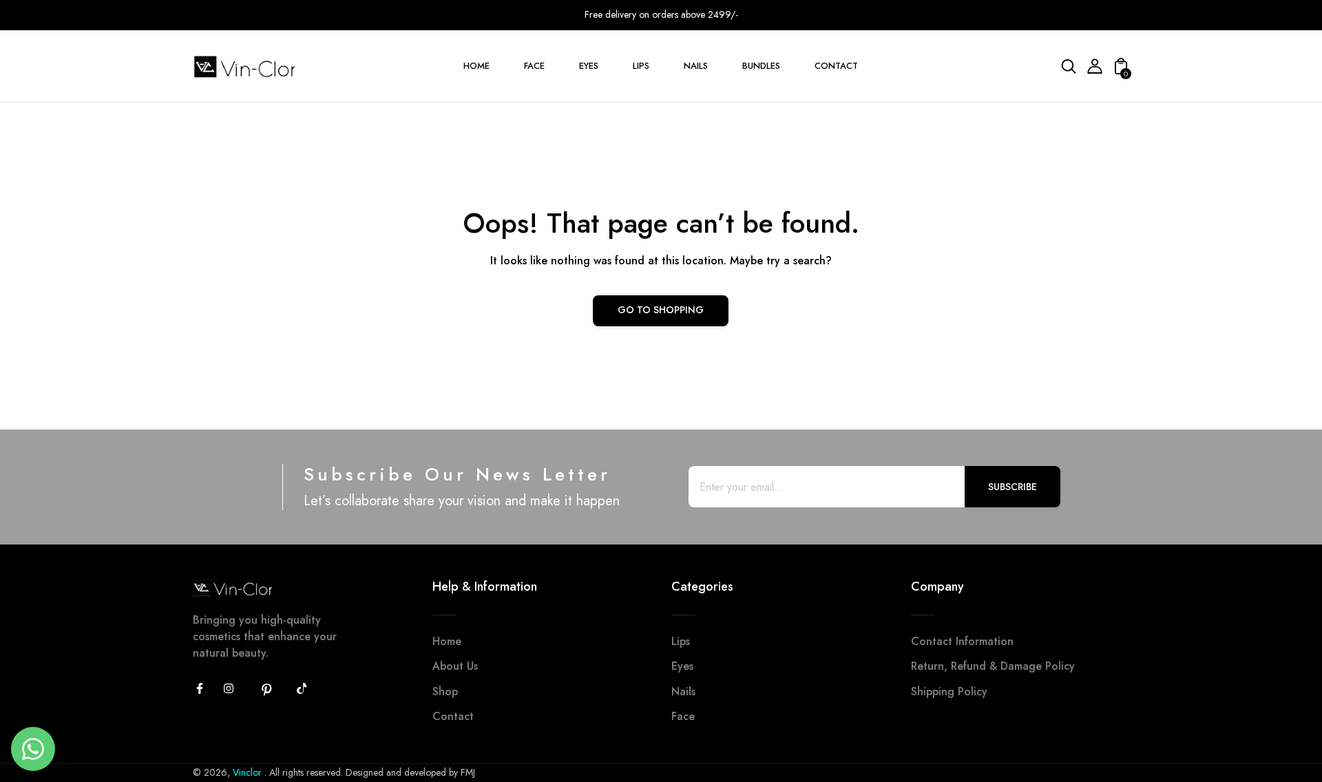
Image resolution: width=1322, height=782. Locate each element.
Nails (683, 691)
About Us (455, 666)
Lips (680, 641)
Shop (445, 691)
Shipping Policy (949, 691)
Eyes (682, 666)
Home (446, 641)
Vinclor (248, 772)
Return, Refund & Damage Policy (993, 666)
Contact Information (962, 641)
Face (683, 716)
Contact (453, 716)
